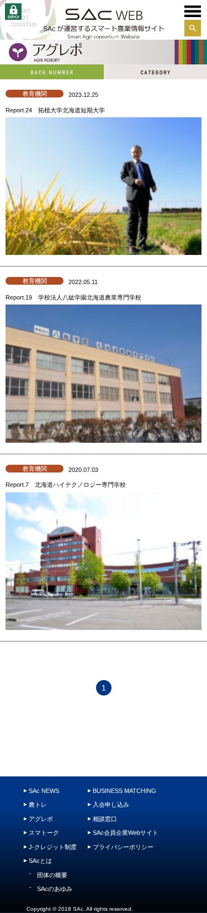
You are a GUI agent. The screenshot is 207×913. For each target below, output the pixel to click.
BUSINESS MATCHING (124, 790)
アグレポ (41, 819)
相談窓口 (105, 819)
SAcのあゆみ (54, 888)
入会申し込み (111, 804)
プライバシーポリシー (123, 847)
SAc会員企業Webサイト (125, 832)
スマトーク (44, 832)
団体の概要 (52, 875)
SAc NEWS (44, 790)
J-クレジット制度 (53, 847)
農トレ (38, 804)
